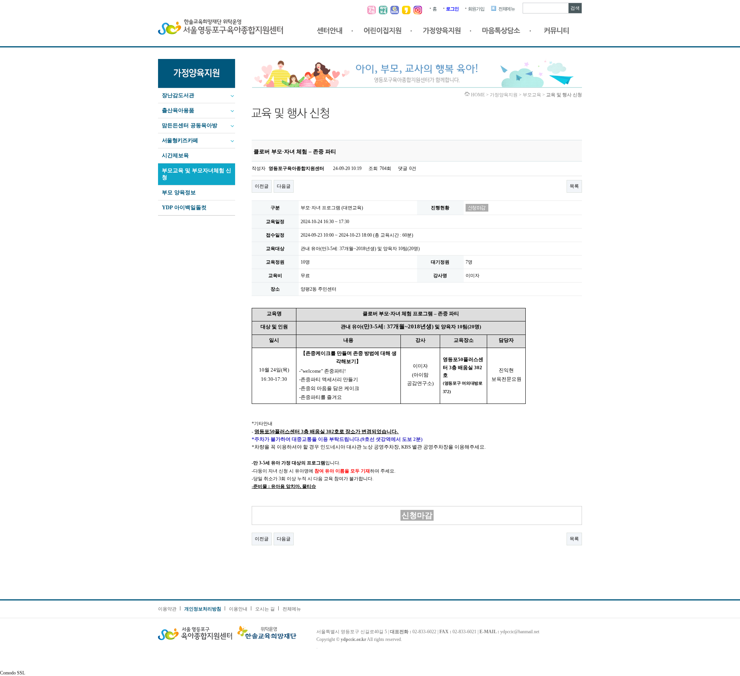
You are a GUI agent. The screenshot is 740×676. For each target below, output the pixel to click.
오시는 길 (265, 609)
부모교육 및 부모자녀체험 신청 (196, 174)
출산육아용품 (178, 110)
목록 (574, 186)
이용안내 (238, 609)
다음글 (284, 186)
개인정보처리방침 (202, 609)
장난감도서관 (178, 95)
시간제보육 (175, 155)
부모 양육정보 (179, 192)
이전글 (262, 186)
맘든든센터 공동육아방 (189, 125)
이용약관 (167, 609)
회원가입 (476, 9)
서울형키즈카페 (180, 140)
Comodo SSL (12, 673)
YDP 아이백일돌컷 (184, 207)
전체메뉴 (506, 9)
